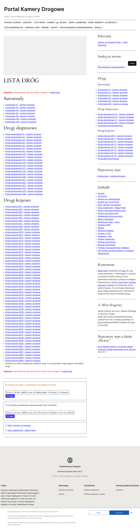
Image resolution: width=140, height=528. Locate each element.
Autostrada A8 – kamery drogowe (20, 116)
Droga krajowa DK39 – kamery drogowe (22, 312)
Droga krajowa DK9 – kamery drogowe (22, 229)
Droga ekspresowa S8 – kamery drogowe (23, 151)
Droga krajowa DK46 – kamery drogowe (22, 332)
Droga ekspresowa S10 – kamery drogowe (23, 154)
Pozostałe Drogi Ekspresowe (110, 126)
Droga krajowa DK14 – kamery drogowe (22, 244)
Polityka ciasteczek (106, 239)
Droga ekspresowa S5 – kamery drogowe (23, 143)
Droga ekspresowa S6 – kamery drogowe (23, 146)
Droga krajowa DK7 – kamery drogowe (22, 224)
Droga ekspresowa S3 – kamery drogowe (23, 140)
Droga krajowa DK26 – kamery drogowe (22, 275)
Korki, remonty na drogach (19, 425)
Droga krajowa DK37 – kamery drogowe (22, 306)
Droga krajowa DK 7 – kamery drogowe (115, 139)
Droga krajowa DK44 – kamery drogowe (22, 326)
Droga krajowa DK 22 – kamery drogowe (115, 156)
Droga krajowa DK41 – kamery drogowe (22, 318)
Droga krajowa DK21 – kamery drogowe (22, 263)
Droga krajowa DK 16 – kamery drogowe (115, 147)
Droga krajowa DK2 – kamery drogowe (22, 209)
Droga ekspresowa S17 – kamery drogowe (23, 168)
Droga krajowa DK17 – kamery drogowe (22, 252)
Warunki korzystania (106, 245)
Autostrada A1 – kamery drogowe (20, 105)
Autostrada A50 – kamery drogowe (20, 122)
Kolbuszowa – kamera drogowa (111, 176)
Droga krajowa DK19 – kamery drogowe (22, 258)
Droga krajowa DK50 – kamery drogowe (22, 343)
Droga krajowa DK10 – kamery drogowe (22, 232)
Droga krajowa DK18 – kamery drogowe (22, 255)
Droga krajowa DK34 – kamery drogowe (22, 298)
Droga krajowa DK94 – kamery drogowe (22, 361)
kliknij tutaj (55, 92)
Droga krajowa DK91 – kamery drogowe (22, 352)
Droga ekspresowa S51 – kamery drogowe (23, 180)
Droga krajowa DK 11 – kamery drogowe (115, 144)
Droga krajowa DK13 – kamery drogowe (22, 241)
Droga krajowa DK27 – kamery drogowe (22, 278)
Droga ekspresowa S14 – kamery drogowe (23, 163)
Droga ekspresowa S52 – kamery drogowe (24, 183)
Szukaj (132, 63)
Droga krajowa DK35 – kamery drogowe (22, 301)
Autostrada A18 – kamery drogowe (20, 119)
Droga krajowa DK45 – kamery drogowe (22, 329)
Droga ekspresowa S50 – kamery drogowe (24, 177)
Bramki (101, 228)
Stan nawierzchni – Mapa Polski (22, 430)
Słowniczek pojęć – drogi (108, 222)
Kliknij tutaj (102, 271)
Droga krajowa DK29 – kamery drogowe (22, 283)
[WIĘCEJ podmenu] (102, 27)
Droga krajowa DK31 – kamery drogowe (22, 289)
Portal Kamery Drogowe (34, 9)
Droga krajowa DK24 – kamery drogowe (22, 269)
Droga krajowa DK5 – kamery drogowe (22, 218)
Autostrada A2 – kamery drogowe (20, 107)
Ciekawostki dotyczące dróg (110, 216)
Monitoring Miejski (106, 231)
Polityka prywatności (107, 242)
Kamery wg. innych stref (108, 202)
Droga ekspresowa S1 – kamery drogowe (23, 134)
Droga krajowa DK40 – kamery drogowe (22, 315)
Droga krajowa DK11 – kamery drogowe (22, 235)
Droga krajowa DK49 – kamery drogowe (22, 341)
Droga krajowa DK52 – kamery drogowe (22, 349)
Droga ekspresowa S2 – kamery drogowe (23, 137)
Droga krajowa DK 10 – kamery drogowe (115, 142)
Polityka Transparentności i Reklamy (113, 248)
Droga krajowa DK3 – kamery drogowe (22, 212)
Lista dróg (102, 196)
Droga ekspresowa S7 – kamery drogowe (23, 148)
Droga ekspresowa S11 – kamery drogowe (23, 157)
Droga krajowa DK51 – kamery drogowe (22, 346)
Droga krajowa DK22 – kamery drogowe (22, 266)
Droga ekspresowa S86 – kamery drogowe (24, 194)
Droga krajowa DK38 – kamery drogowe (22, 309)
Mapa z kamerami (105, 219)
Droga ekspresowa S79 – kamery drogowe (24, 191)
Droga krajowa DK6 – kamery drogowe (22, 221)
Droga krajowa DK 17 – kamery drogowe (115, 150)
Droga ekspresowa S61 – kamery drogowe (23, 185)
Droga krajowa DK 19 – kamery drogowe (115, 153)
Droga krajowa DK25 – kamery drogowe (22, 272)
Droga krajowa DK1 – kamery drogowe (22, 206)
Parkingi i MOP (104, 225)
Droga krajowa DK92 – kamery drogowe (22, 355)
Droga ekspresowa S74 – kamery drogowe (24, 188)
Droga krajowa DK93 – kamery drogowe (22, 358)
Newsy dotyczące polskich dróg (112, 210)
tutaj (124, 271)
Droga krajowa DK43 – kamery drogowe (22, 323)
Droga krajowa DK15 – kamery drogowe (22, 246)
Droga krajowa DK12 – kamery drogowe (22, 238)
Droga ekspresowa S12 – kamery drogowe (23, 160)
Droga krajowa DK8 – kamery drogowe (22, 226)
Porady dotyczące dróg (108, 213)
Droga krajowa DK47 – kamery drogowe (22, 335)
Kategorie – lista (105, 236)
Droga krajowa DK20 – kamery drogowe (22, 261)
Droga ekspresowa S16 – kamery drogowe (23, 166)
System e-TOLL (104, 233)
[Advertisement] (45, 57)
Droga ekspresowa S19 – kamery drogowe (23, 171)
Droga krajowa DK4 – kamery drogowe (22, 215)
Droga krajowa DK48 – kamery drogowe (22, 338)
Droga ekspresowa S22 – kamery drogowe (24, 174)
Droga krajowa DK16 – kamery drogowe (22, 249)
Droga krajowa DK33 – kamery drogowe (22, 295)
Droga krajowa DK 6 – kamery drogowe (115, 136)
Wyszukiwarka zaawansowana (111, 67)
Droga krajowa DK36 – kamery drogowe (22, 303)
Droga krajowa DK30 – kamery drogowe (22, 286)
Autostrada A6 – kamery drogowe (20, 113)
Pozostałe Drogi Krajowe (108, 159)
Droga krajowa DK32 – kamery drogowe (22, 292)
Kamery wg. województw (109, 199)
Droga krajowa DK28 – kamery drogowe (22, 281)
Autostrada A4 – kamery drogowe (20, 110)
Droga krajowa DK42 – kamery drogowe (22, 321)
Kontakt (101, 193)
